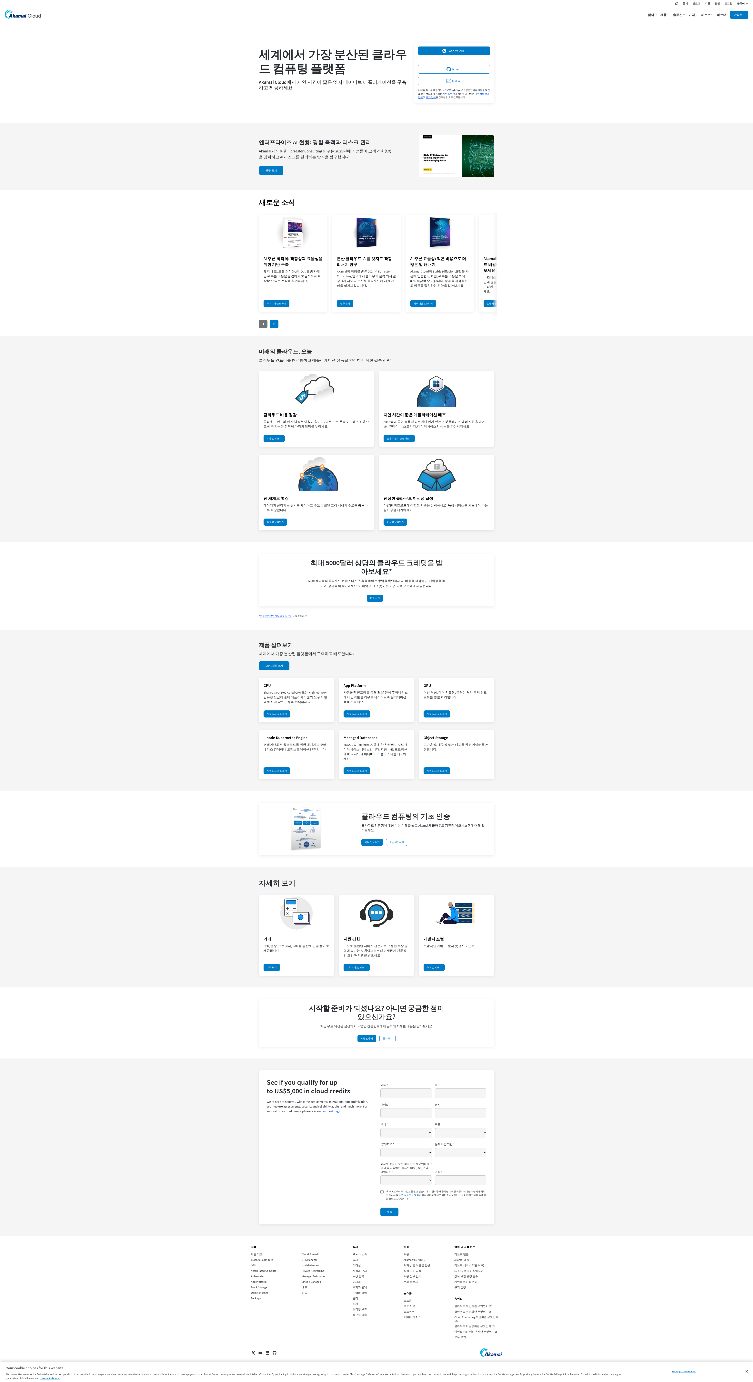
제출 (389, 1212)
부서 (384, 1124)
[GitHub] (274, 1353)
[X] (253, 1353)
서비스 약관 (449, 93)
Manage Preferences (684, 1371)
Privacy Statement (50, 1378)
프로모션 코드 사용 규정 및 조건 (276, 615)
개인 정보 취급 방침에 (410, 1194)
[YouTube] (260, 1353)
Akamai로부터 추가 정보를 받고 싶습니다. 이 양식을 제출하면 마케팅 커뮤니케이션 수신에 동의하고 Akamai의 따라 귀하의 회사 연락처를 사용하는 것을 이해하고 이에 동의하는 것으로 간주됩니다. (436, 1195)
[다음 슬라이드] (274, 324)
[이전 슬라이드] (263, 324)
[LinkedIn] (267, 1353)
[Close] (746, 1371)
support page (331, 1111)
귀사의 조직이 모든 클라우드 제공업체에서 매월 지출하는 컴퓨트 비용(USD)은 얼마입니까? (406, 1168)
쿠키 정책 (431, 97)
